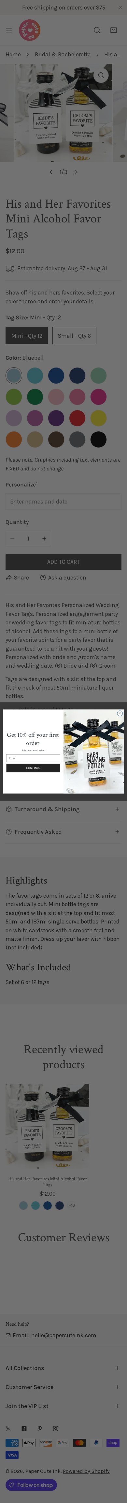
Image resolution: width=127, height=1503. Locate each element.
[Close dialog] (120, 713)
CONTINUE (33, 768)
